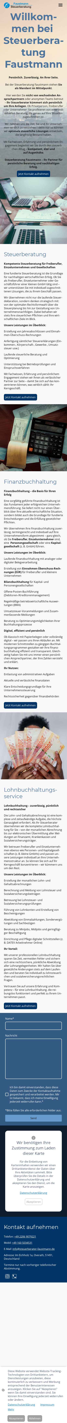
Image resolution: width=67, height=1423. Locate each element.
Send (33, 1118)
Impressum (47, 1404)
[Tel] (14, 1276)
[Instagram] (7, 1276)
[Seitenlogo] (18, 5)
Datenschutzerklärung (33, 1193)
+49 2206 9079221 (25, 1236)
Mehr (11, 1409)
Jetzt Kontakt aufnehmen (33, 174)
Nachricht (11, 1035)
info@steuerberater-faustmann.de (34, 1249)
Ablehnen (35, 1418)
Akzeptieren (33, 1202)
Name (9, 1018)
